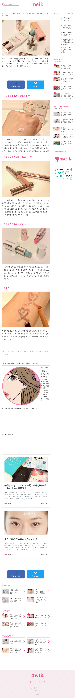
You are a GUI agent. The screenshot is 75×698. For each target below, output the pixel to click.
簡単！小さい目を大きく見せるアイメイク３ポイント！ (15, 616)
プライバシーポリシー (37, 689)
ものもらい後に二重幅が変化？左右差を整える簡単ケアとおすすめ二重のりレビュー (67, 97)
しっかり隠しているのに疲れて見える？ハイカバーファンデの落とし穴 (40, 600)
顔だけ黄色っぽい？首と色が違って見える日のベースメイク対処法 (67, 50)
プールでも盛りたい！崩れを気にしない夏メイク (67, 143)
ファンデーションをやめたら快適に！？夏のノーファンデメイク (15, 591)
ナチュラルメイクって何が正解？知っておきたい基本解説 (40, 591)
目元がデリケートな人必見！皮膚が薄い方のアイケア (15, 650)
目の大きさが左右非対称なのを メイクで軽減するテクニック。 (16, 625)
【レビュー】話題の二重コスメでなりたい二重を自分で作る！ (40, 642)
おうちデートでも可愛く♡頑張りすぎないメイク (15, 641)
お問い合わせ (37, 687)
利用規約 (37, 690)
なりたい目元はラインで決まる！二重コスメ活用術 (40, 650)
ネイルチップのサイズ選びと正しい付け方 (40, 625)
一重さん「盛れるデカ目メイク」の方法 (40, 616)
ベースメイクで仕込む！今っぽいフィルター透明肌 (15, 600)
